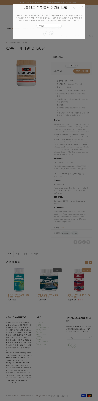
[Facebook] (45, 33)
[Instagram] (51, 33)
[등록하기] (59, 26)
